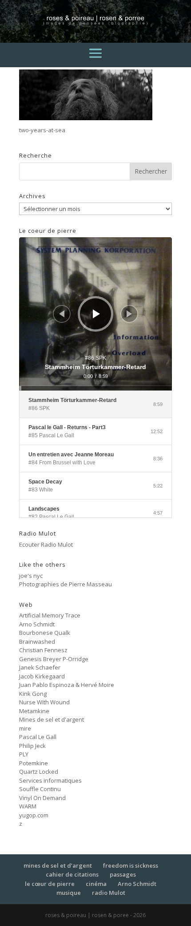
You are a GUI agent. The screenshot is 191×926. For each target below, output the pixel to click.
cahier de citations (72, 874)
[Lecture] (96, 313)
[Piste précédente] (61, 313)
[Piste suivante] (129, 313)
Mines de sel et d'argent (51, 719)
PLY (23, 754)
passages (123, 874)
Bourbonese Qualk (44, 633)
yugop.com (33, 815)
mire (25, 728)
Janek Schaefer (39, 667)
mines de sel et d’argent (58, 865)
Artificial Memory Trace (49, 615)
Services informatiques (50, 780)
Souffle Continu (40, 789)
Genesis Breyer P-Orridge (53, 659)
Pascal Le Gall (37, 737)
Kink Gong (33, 694)
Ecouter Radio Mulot (46, 544)
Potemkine (33, 763)
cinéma (96, 884)
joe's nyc (31, 576)
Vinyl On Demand (42, 798)
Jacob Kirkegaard (42, 676)
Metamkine (34, 711)
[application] (95, 313)
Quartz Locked (38, 772)
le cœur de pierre (50, 884)
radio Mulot (108, 893)
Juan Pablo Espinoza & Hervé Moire (66, 685)
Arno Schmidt (37, 624)
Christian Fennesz (43, 650)
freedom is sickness (130, 865)
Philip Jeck (32, 746)
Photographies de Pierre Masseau (65, 584)
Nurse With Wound (44, 702)
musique (68, 893)
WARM (27, 806)
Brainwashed (37, 642)
